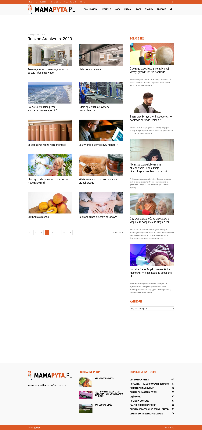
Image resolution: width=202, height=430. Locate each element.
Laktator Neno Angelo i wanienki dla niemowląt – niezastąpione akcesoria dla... (151, 273)
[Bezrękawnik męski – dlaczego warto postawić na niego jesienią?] (152, 102)
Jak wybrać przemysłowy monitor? (98, 144)
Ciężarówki (135, 396)
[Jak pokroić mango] (50, 203)
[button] (171, 9)
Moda (118, 9)
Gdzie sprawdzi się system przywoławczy (94, 108)
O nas (65, 2)
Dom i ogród (90, 9)
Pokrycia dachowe (139, 401)
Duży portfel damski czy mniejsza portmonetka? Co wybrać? (109, 393)
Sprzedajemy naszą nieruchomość (47, 144)
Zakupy (149, 9)
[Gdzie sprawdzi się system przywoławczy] (101, 93)
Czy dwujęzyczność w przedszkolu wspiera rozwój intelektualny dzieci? (150, 220)
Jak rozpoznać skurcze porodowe (98, 217)
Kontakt (73, 2)
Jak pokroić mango (38, 217)
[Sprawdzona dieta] (85, 382)
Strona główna (55, 2)
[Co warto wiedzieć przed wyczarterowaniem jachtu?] (50, 93)
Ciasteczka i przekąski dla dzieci (147, 413)
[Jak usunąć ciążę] (85, 408)
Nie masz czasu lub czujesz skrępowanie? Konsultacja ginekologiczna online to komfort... (149, 168)
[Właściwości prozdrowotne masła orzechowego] (101, 165)
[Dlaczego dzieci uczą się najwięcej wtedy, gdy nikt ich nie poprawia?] (152, 54)
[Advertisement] (101, 24)
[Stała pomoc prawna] (101, 55)
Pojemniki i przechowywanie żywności (149, 384)
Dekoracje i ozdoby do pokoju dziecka (150, 409)
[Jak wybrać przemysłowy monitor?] (101, 130)
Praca (127, 9)
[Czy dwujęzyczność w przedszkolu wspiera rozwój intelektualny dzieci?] (152, 204)
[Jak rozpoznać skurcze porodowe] (101, 203)
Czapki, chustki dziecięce (143, 405)
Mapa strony (169, 427)
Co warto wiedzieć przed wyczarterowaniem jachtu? (42, 108)
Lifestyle (106, 9)
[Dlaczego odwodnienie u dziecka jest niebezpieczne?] (50, 165)
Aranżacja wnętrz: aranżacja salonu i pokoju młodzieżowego (48, 71)
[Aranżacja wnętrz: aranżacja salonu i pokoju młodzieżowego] (50, 55)
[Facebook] (172, 2)
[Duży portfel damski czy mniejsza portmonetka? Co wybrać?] (85, 395)
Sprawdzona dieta (104, 378)
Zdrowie (161, 9)
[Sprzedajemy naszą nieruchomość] (50, 130)
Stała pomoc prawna (90, 69)
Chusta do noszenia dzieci (143, 392)
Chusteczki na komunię (142, 388)
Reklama (81, 2)
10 (64, 232)
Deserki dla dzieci (139, 379)
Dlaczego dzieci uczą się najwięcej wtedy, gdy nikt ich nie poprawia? (149, 70)
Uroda (138, 9)
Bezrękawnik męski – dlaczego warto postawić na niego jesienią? (151, 118)
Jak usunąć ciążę (103, 405)
